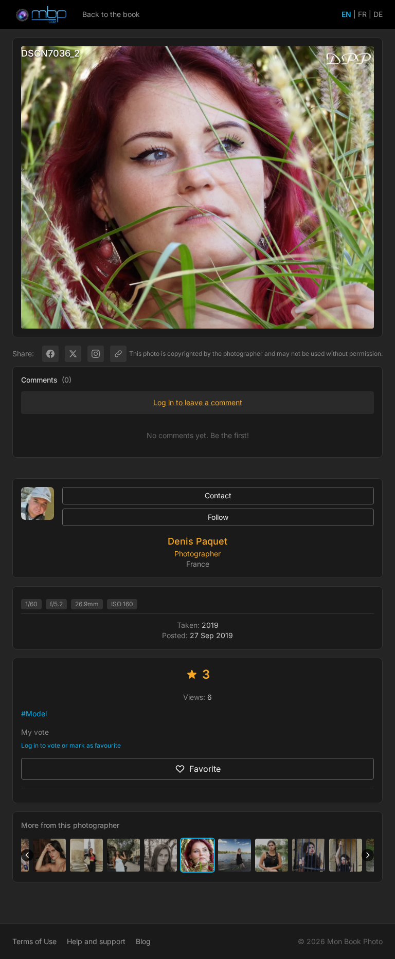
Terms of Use (34, 941)
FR (362, 14)
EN (346, 14)
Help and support (96, 941)
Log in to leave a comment (197, 402)
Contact (218, 495)
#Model (34, 713)
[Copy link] (118, 354)
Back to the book (111, 14)
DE (378, 14)
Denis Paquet (197, 541)
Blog (143, 941)
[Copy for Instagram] (95, 354)
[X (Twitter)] (73, 354)
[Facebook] (50, 354)
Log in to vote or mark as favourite (71, 745)
